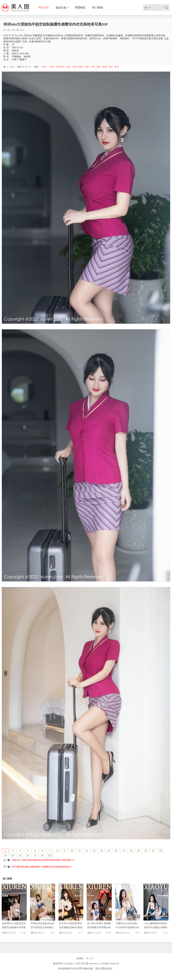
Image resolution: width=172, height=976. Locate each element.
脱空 (110, 67)
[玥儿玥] (70, 905)
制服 (80, 67)
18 (131, 850)
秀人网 (15, 30)
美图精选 (80, 7)
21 (153, 850)
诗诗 (43, 67)
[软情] (42, 905)
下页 (50, 855)
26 (27, 855)
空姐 (51, 67)
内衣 (68, 67)
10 (72, 850)
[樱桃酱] (155, 905)
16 (116, 850)
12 (86, 850)
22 (160, 850)
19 (138, 850)
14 (101, 850)
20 (146, 850)
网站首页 (43, 7)
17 (123, 850)
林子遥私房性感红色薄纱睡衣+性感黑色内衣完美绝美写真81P (42, 866)
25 (20, 855)
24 (13, 855)
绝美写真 (60, 67)
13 (94, 850)
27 (35, 855)
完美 (86, 67)
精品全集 (61, 7)
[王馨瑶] (127, 905)
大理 (92, 67)
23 (5, 855)
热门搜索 (97, 7)
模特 (98, 67)
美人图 (6, 30)
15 (109, 850)
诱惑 (104, 67)
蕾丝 (116, 67)
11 (79, 850)
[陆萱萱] (14, 905)
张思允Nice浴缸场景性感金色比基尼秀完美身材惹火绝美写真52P (43, 860)
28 (42, 855)
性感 (74, 67)
